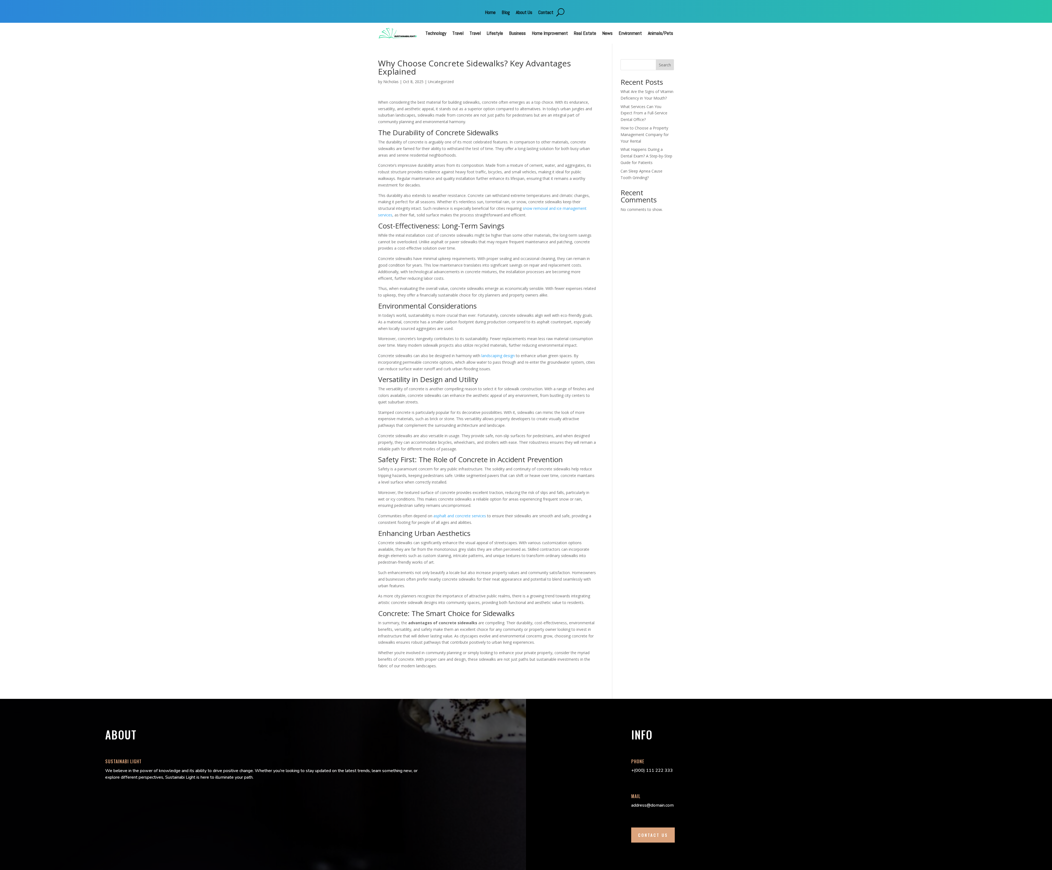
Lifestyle (495, 33)
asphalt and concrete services (459, 515)
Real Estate (585, 33)
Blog (506, 12)
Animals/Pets (660, 33)
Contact (545, 12)
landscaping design (498, 355)
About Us (524, 12)
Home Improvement (550, 33)
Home (490, 12)
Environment (630, 33)
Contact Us (653, 835)
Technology (435, 33)
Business (517, 33)
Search (665, 64)
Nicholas (391, 81)
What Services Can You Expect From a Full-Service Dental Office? (644, 113)
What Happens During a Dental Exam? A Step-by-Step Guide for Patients (646, 156)
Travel (458, 33)
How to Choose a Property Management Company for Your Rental (645, 134)
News (607, 33)
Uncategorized (441, 81)
